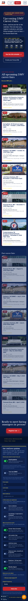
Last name (5, 487)
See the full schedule (12, 54)
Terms (9, 441)
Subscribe (14, 589)
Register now (13, 430)
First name (5, 482)
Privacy (6, 441)
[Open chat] (24, 597)
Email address (6, 493)
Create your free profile (12, 60)
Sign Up (18, 2)
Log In (10, 2)
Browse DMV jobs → (7, 81)
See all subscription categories (14, 597)
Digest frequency (7, 581)
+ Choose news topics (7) (10, 577)
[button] (25, 2)
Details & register (7, 107)
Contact (13, 441)
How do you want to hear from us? (11, 456)
